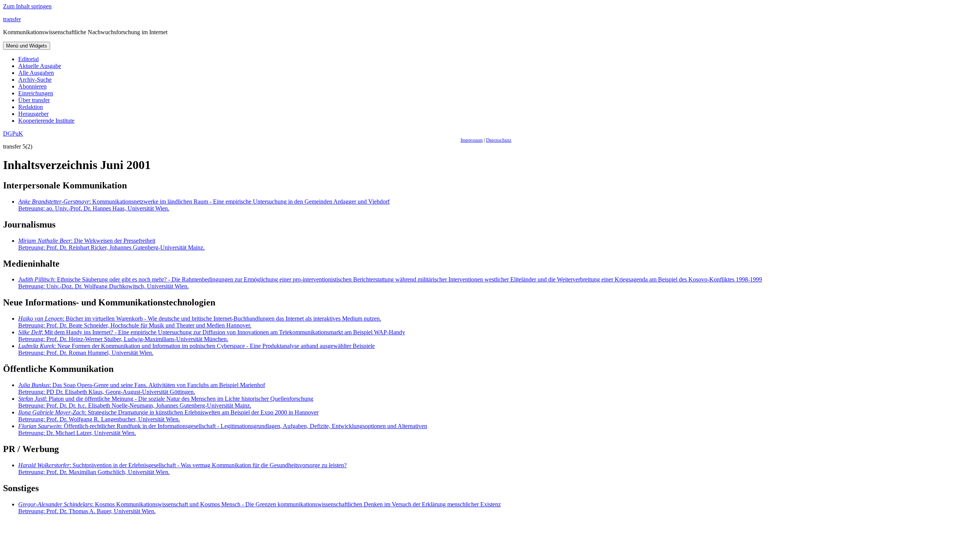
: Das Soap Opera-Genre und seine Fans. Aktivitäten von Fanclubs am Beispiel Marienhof (141, 388)
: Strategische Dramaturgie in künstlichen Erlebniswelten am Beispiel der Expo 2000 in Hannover (168, 415)
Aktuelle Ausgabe (39, 66)
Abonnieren (32, 86)
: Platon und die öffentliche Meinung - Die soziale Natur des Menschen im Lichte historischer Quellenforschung (165, 402)
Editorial (28, 59)
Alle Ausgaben (36, 73)
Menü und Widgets (26, 46)
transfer (12, 19)
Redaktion (30, 107)
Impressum (472, 140)
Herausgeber (33, 114)
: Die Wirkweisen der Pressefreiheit (111, 244)
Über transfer (34, 100)
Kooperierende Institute (46, 120)
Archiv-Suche (35, 79)
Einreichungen (35, 93)
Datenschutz (498, 140)
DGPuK (13, 133)
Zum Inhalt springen (27, 6)
